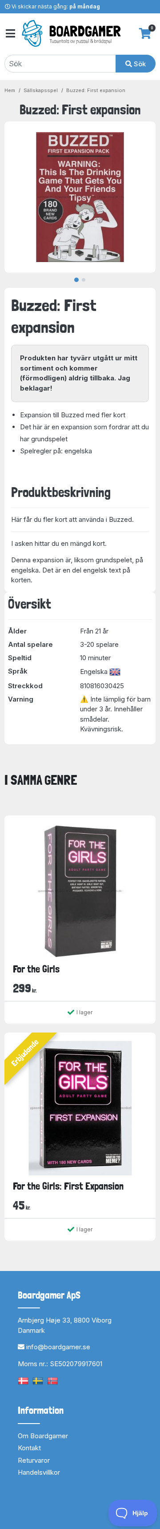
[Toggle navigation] (9, 33)
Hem (9, 90)
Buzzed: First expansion (95, 90)
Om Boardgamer (43, 1436)
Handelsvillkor (39, 1472)
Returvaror (34, 1460)
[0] (145, 33)
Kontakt (29, 1448)
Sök (139, 64)
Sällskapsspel (41, 90)
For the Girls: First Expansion (68, 1186)
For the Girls (36, 969)
